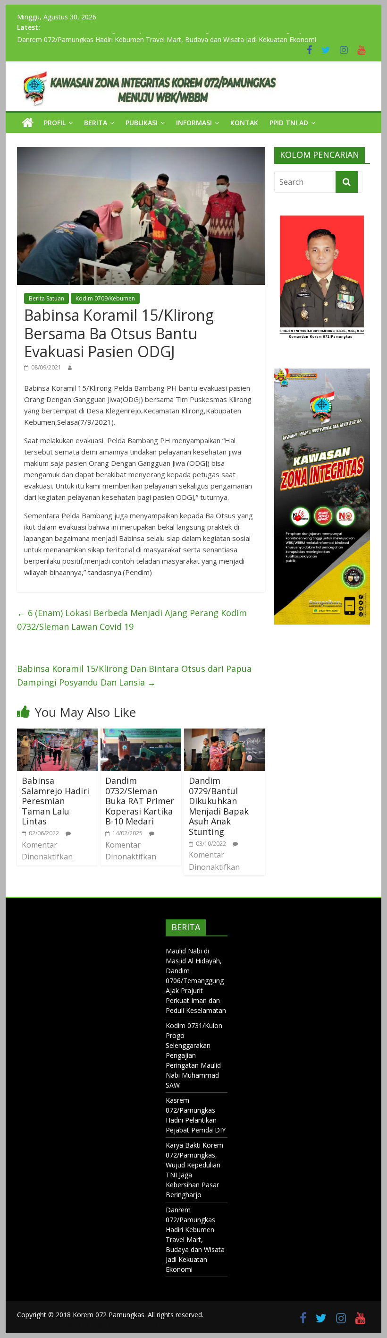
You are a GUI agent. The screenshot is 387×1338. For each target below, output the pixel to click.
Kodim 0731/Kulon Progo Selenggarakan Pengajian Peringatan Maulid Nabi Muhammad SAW (194, 1055)
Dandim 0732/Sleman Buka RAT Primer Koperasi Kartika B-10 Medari (139, 801)
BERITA (95, 122)
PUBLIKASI (142, 122)
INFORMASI (194, 122)
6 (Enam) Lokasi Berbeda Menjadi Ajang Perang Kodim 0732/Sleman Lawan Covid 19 (132, 619)
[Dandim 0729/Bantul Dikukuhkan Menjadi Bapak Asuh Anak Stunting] (224, 734)
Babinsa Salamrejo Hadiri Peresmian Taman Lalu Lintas (55, 801)
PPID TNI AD (288, 122)
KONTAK (244, 122)
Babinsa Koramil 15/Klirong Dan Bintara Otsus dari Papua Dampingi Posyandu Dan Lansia (134, 675)
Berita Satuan (46, 298)
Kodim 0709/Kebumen (105, 298)
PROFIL (55, 122)
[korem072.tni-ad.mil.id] (27, 123)
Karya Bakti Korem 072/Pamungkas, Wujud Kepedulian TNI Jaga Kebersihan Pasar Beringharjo (161, 37)
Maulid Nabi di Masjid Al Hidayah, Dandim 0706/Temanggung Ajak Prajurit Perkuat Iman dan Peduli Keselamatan (196, 980)
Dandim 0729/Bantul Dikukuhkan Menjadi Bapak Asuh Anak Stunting (219, 806)
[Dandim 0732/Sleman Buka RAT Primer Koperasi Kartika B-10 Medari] (141, 734)
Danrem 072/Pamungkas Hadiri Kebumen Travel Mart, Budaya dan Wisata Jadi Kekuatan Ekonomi (195, 1239)
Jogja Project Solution (124, 1323)
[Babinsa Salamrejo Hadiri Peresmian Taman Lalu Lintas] (57, 734)
